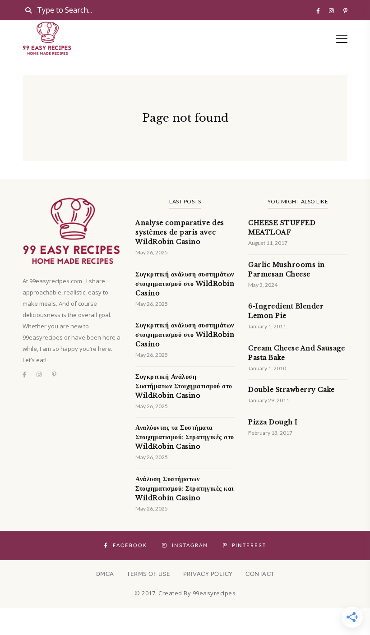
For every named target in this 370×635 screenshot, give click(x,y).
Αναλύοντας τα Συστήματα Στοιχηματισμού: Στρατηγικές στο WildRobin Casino (184, 437)
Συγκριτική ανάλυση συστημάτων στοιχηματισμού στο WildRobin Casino (184, 283)
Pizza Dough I (273, 422)
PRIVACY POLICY (208, 574)
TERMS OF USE (148, 574)
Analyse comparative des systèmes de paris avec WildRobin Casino (179, 232)
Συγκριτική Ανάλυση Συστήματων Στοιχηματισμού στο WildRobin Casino (183, 386)
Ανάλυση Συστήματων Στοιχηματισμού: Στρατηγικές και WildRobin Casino (184, 488)
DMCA (105, 574)
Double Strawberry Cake (291, 390)
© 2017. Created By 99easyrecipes (185, 593)
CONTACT (259, 574)
